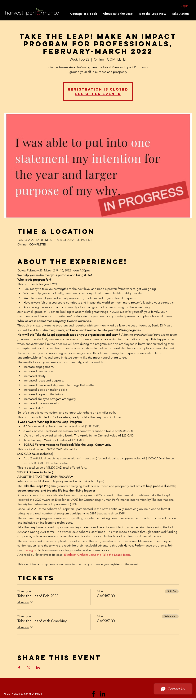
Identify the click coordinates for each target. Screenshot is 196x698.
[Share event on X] (28, 667)
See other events (98, 94)
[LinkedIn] (102, 694)
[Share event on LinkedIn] (38, 667)
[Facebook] (93, 694)
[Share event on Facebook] (19, 667)
